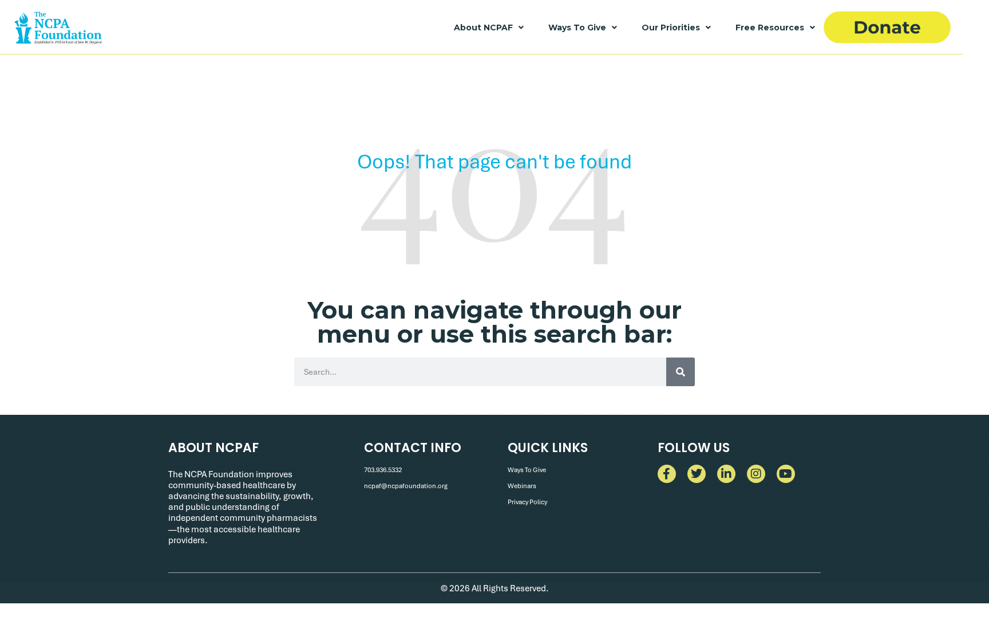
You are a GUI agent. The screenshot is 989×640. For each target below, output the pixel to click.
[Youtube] (786, 474)
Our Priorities (671, 27)
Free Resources (769, 27)
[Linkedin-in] (726, 474)
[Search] (680, 372)
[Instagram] (756, 474)
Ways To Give (577, 27)
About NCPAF (483, 27)
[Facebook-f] (667, 474)
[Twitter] (696, 474)
